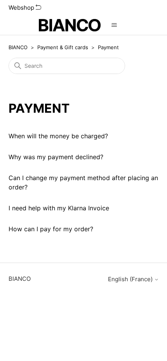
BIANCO (18, 47)
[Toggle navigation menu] (114, 25)
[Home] (70, 25)
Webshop (22, 7)
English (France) (131, 279)
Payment (108, 47)
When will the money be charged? (58, 136)
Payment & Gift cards (62, 47)
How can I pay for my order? (51, 229)
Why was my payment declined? (56, 157)
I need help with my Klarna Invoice (59, 208)
